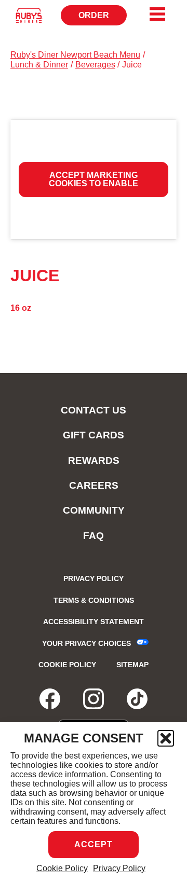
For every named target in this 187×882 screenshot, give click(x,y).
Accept (93, 844)
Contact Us (93, 410)
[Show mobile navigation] (157, 14)
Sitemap (132, 664)
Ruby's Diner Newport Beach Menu (75, 54)
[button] (165, 738)
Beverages (95, 64)
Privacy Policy (119, 868)
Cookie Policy (62, 868)
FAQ (93, 535)
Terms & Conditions (94, 600)
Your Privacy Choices (86, 643)
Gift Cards (93, 435)
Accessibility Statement (93, 621)
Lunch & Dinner (39, 64)
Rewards (93, 460)
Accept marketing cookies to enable (93, 179)
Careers (93, 485)
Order (102, 18)
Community (94, 510)
